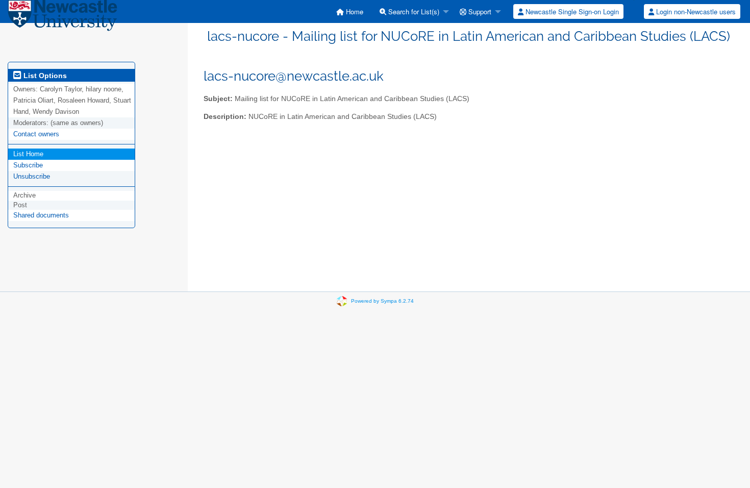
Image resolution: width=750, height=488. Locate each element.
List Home (28, 154)
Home (353, 11)
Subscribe (28, 165)
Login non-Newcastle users (695, 11)
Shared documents (41, 215)
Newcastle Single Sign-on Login (571, 11)
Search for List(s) (412, 11)
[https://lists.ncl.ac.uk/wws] (62, 17)
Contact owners (36, 134)
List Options (44, 75)
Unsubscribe (31, 176)
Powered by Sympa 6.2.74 (382, 301)
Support (478, 11)
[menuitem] (349, 11)
